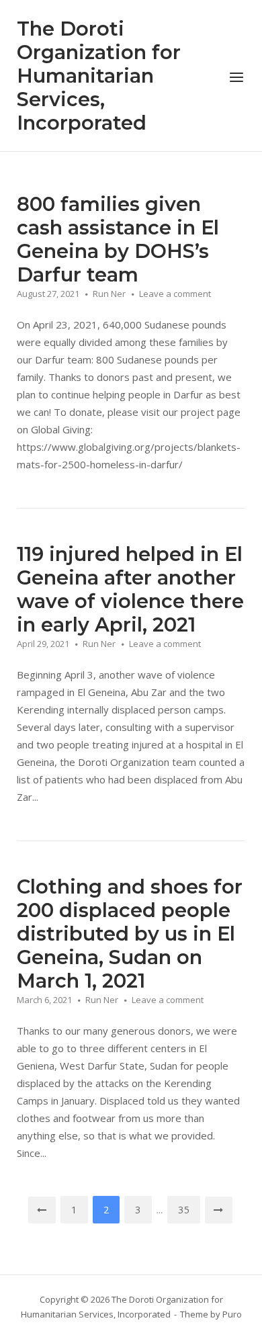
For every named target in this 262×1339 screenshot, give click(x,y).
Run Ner (109, 294)
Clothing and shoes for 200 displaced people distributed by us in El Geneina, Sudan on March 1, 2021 (130, 933)
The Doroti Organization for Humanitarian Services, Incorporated (99, 75)
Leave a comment (175, 294)
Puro (232, 1314)
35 (183, 1209)
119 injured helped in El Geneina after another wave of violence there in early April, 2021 (130, 589)
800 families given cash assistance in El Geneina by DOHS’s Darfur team (118, 239)
